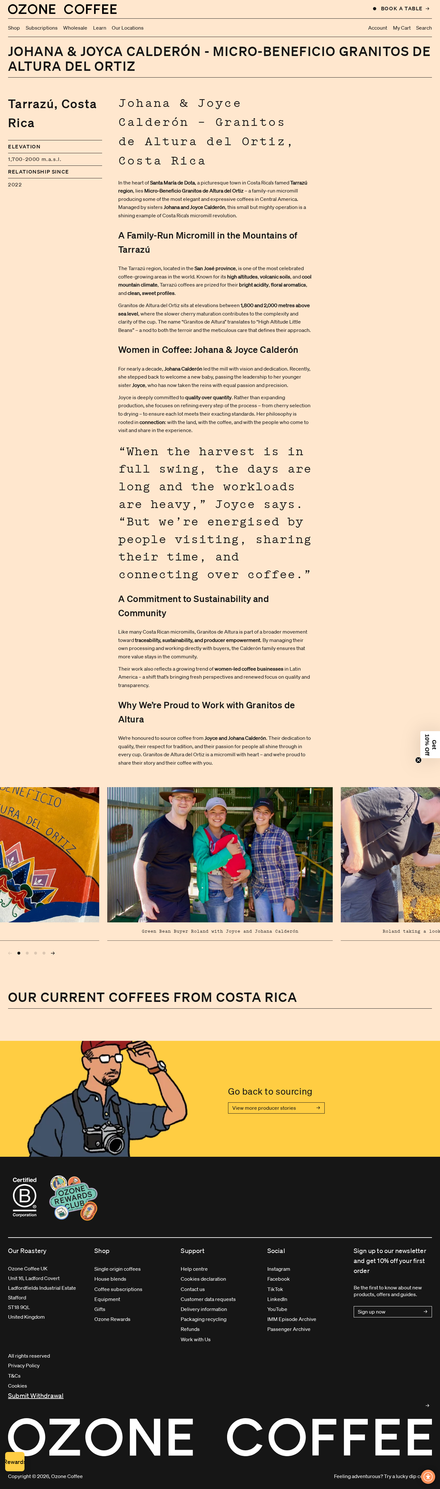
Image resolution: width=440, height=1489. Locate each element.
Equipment (107, 1299)
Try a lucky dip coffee (408, 1476)
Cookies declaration (203, 1279)
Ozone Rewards (112, 1319)
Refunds (190, 1329)
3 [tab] (36, 953)
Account (377, 27)
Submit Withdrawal (35, 1395)
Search (424, 27)
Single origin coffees (117, 1269)
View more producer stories (264, 1108)
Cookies (17, 1385)
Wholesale (75, 27)
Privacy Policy (24, 1365)
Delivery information (204, 1309)
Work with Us (196, 1339)
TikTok (275, 1289)
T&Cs (14, 1375)
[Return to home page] (62, 9)
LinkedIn (277, 1299)
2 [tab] (27, 953)
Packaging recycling (203, 1319)
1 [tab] (19, 953)
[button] (430, 744)
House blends (110, 1279)
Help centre (194, 1269)
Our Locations (128, 27)
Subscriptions (42, 27)
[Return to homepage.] (220, 1437)
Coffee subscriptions (118, 1289)
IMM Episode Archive (291, 1319)
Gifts (99, 1309)
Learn (99, 27)
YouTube (277, 1309)
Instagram (278, 1269)
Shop (14, 27)
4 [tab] (44, 953)
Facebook (278, 1279)
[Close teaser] (418, 760)
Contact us (193, 1289)
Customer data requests (208, 1299)
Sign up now (372, 1311)
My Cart (402, 27)
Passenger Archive (289, 1329)
